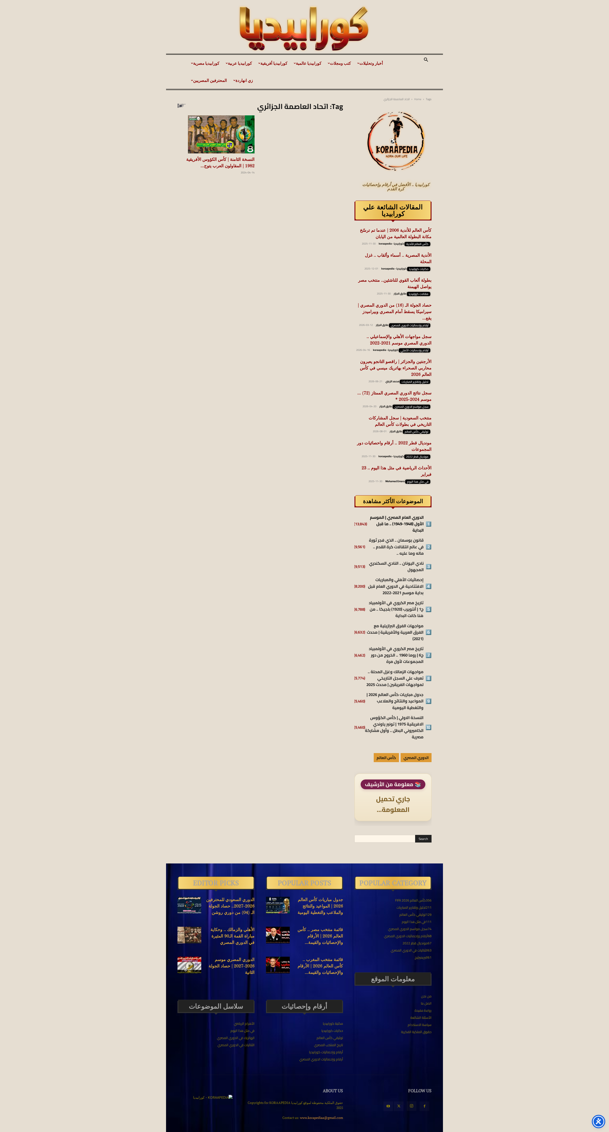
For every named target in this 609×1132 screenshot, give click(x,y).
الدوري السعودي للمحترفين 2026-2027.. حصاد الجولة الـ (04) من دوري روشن (230, 906)
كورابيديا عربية (240, 63)
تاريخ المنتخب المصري (328, 1045)
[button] (426, 60)
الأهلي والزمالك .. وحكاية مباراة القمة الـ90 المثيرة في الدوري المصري (233, 936)
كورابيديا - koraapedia (391, 243)
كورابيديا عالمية (308, 63)
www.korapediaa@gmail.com (321, 1117)
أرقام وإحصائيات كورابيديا (326, 1052)
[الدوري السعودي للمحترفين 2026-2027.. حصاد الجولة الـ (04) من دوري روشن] (189, 905)
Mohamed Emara (395, 481)
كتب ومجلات (340, 63)
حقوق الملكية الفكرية (416, 1032)
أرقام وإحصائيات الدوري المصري (409, 325)
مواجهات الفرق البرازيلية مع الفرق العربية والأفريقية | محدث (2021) (395, 632)
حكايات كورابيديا (418, 269)
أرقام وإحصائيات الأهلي (414, 350)
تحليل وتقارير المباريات (415, 382)
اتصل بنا (426, 1003)
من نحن (426, 996)
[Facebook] (424, 1106)
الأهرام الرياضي (244, 1023)
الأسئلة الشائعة (421, 1017)
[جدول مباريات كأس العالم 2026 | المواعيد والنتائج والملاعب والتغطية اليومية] (278, 905)
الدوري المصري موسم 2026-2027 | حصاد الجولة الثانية (232, 966)
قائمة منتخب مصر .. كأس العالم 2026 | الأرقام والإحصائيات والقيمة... (320, 936)
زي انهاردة (244, 80)
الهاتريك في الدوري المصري (236, 1038)
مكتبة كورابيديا (333, 1023)
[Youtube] (388, 1106)
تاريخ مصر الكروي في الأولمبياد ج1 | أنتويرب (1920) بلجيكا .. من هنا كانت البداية (396, 609)
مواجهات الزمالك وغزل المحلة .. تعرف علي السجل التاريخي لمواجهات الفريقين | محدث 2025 (394, 678)
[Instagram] (411, 1106)
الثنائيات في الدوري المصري (236, 1045)
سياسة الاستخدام (420, 1025)
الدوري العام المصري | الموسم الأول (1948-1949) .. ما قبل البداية (397, 524)
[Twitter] (398, 1106)
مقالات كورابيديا (418, 294)
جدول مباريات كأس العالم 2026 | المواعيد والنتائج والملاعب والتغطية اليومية (395, 701)
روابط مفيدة (423, 1010)
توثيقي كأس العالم (416, 432)
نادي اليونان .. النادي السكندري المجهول (396, 566)
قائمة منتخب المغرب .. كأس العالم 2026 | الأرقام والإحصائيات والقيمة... (320, 966)
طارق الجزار (400, 293)
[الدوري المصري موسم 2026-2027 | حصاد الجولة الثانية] (189, 965)
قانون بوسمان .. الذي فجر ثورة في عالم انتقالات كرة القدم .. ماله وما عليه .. (396, 547)
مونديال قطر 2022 (417, 457)
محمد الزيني (392, 381)
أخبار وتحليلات (371, 63)
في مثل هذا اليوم (417, 482)
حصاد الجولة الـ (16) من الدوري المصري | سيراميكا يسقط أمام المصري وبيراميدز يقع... (395, 311)
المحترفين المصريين (210, 80)
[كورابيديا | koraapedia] (304, 29)
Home (417, 99)
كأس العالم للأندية (417, 244)
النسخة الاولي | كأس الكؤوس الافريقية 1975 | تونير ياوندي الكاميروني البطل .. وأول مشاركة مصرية (394, 727)
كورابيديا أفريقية (273, 63)
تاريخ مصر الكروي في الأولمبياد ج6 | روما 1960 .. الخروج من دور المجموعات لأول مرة (396, 655)
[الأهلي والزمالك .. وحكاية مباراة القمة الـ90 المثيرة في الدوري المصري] (189, 935)
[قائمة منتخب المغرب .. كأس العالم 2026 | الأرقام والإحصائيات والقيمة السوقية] (278, 965)
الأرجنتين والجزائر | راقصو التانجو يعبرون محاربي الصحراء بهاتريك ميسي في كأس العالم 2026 (396, 368)
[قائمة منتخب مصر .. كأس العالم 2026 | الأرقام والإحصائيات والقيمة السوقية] (278, 935)
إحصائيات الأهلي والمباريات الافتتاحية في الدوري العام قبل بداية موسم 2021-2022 (395, 586)
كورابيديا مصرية (206, 63)
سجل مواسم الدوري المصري (411, 407)
